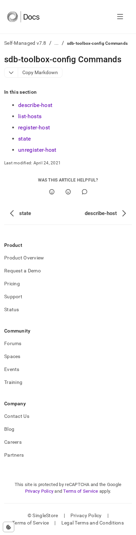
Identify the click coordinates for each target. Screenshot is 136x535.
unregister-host (37, 150)
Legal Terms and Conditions (92, 523)
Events (12, 369)
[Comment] (84, 192)
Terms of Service (80, 491)
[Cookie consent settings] (8, 527)
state (24, 138)
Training (13, 382)
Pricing (12, 283)
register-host (34, 127)
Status (11, 309)
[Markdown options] (11, 72)
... (56, 43)
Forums (13, 343)
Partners (14, 455)
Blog (9, 429)
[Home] (23, 16)
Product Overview (24, 258)
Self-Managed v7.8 (25, 43)
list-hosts (29, 116)
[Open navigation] (120, 16)
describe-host (35, 105)
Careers (13, 442)
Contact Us (16, 416)
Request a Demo (22, 270)
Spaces (12, 356)
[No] (68, 192)
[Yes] (52, 192)
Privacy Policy (39, 491)
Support (13, 296)
